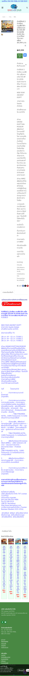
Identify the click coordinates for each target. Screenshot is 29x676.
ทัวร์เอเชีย (19, 265)
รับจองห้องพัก (4, 663)
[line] (5, 622)
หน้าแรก (3, 639)
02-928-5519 (8, 630)
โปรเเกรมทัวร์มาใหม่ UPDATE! (21, 279)
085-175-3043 (5, 633)
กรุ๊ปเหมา (3, 661)
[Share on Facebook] (23, 286)
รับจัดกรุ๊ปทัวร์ (4, 659)
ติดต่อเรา (20, 56)
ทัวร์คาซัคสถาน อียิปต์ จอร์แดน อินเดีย (21, 269)
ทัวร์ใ (2, 647)
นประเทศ (6, 647)
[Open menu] (2, 7)
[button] (27, 8)
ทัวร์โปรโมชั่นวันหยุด (21, 275)
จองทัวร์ (3, 655)
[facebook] (2, 622)
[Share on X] (25, 286)
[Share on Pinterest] (28, 286)
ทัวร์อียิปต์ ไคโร (7, 531)
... (7, 16)
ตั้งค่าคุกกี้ (21, 670)
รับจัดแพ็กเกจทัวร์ (5, 657)
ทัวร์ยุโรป (3, 645)
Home (3, 16)
